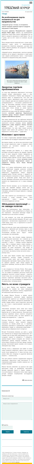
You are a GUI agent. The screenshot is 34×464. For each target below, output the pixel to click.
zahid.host (17, 462)
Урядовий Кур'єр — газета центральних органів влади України (17, 6)
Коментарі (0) (6, 390)
